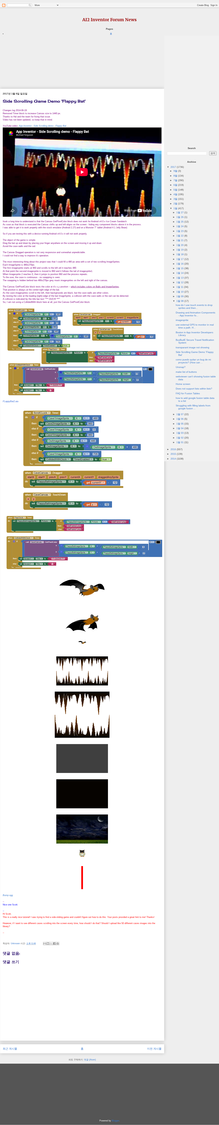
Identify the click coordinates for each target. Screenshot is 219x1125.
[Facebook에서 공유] (54, 943)
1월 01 (180, 442)
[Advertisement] (82, 60)
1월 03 (180, 433)
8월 (175, 175)
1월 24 (180, 226)
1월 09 (180, 296)
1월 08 (180, 301)
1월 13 (180, 277)
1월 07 (180, 414)
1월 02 (180, 437)
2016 (174, 449)
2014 (174, 458)
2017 (174, 167)
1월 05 (180, 423)
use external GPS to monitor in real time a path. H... (195, 326)
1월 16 (180, 263)
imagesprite (182, 320)
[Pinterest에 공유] (57, 943)
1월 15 (180, 268)
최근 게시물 (10, 1048)
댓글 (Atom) (90, 1059)
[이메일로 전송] (44, 943)
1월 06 (180, 418)
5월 (175, 189)
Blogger (115, 1120)
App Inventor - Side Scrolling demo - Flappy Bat (42, 126)
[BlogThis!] (48, 943)
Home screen (183, 384)
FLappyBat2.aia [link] (10, 401)
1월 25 (180, 221)
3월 (175, 199)
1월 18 (180, 254)
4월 (175, 194)
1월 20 (180, 245)
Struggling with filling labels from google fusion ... (193, 407)
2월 (175, 203)
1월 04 (180, 428)
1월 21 (180, 240)
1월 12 (180, 282)
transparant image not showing (192, 347)
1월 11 (180, 287)
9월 (175, 171)
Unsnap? (180, 367)
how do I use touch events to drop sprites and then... (194, 306)
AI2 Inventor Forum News (109, 19)
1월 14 (180, 273)
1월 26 (180, 217)
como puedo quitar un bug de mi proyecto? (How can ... (193, 361)
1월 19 (180, 249)
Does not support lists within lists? (194, 388)
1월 (175, 208)
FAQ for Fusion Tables (188, 393)
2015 (174, 454)
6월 (175, 185)
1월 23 (180, 231)
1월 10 (180, 291)
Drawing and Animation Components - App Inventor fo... (195, 314)
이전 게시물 (154, 1048)
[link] (8, 895)
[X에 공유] (51, 943)
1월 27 (180, 212)
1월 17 (180, 259)
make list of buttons (186, 371)
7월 (175, 180)
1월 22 (180, 235)
